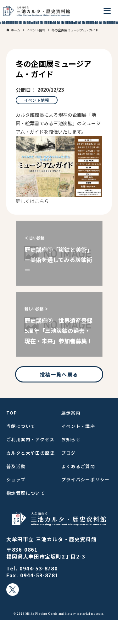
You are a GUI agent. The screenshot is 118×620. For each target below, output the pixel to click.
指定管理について (25, 493)
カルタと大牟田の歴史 (30, 453)
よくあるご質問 (78, 466)
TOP (11, 412)
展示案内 (71, 412)
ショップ (16, 479)
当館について (20, 426)
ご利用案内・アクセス (30, 439)
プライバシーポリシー (85, 479)
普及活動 (16, 466)
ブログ (68, 453)
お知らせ (71, 439)
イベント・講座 (78, 426)
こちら (42, 201)
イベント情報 (36, 100)
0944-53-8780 (39, 568)
